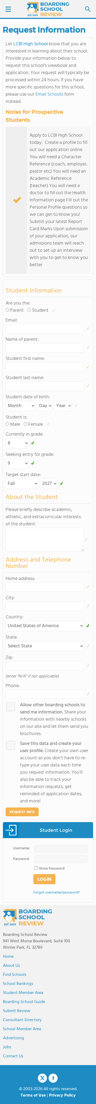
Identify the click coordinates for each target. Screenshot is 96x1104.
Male (15, 424)
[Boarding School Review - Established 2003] (48, 9)
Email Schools (49, 94)
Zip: (9, 657)
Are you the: (18, 303)
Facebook (53, 1078)
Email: (12, 320)
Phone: (13, 685)
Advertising (13, 1038)
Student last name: (25, 377)
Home (8, 956)
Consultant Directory (22, 1020)
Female (35, 424)
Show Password (52, 869)
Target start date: (23, 474)
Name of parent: (22, 339)
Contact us (13, 1056)
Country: (14, 617)
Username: (21, 848)
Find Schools (14, 975)
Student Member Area (23, 993)
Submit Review (16, 1011)
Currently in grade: (24, 434)
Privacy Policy (62, 1095)
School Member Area (22, 1029)
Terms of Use (33, 1095)
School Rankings (18, 984)
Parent (17, 310)
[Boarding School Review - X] (42, 1078)
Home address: (20, 578)
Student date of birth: (28, 397)
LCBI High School (30, 44)
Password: (21, 859)
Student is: (16, 417)
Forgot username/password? (56, 892)
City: (10, 598)
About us (11, 966)
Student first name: (25, 358)
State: (12, 637)
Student (40, 310)
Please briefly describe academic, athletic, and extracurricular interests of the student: (43, 517)
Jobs (7, 1047)
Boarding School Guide (24, 1002)
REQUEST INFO (22, 812)
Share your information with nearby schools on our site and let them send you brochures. (54, 719)
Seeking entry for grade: (30, 454)
